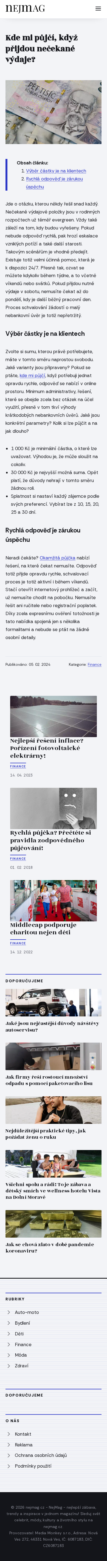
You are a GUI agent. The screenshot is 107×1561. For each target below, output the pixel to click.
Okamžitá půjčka (57, 558)
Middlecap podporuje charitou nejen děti (43, 928)
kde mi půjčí (32, 375)
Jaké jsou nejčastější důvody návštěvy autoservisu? (52, 1027)
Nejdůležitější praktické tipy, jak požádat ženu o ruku (45, 1134)
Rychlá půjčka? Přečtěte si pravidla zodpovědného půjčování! (50, 840)
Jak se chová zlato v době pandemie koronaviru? (49, 1248)
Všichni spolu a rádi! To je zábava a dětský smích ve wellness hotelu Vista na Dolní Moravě (52, 1191)
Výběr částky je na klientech (56, 171)
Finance (95, 664)
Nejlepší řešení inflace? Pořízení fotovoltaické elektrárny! (46, 748)
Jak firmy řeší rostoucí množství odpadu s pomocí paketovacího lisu (49, 1080)
